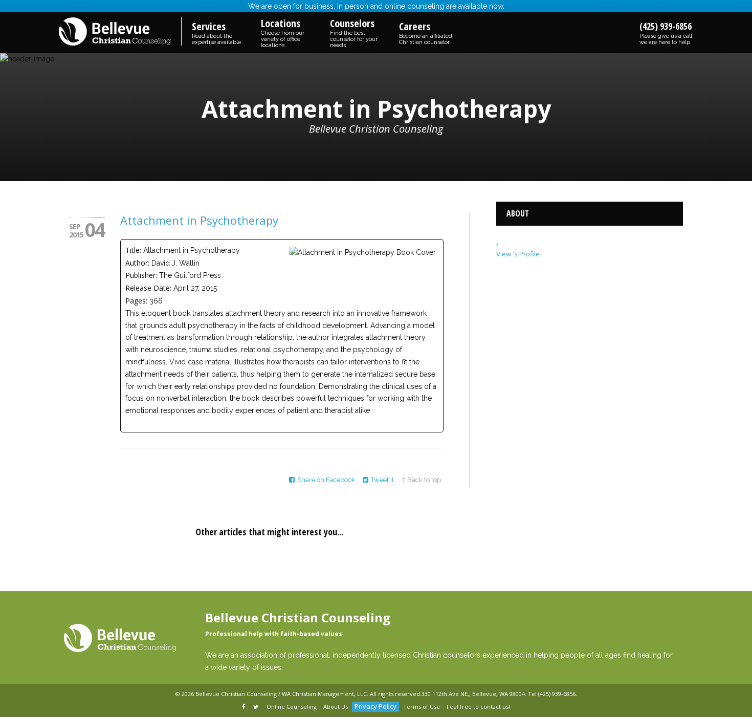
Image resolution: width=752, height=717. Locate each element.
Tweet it (382, 480)
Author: (137, 263)
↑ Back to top (421, 480)
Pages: (136, 301)
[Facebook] (244, 707)
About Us (335, 706)
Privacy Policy (375, 706)
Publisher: (141, 275)
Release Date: (148, 288)
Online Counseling (292, 706)
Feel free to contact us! (478, 706)
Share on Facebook (326, 480)
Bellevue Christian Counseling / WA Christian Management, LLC (281, 694)
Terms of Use (421, 706)
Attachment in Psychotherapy (199, 220)
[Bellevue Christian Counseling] (120, 32)
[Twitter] (256, 707)
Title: (133, 250)
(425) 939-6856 (666, 33)
